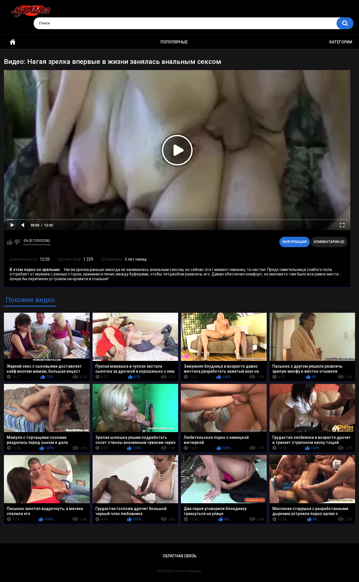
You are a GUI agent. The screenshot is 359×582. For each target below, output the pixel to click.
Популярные (174, 42)
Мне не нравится (17, 242)
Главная (13, 42)
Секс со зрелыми (187, 571)
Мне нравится (10, 242)
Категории (340, 42)
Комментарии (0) (329, 242)
